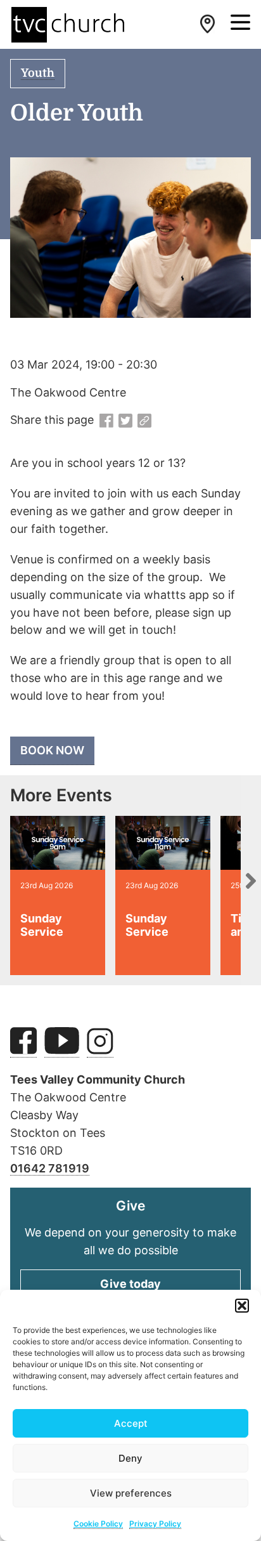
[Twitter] (125, 421)
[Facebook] (106, 421)
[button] (242, 1305)
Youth (37, 73)
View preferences (131, 1493)
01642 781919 (49, 1168)
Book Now (52, 750)
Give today (130, 1283)
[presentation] (251, 880)
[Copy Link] (144, 421)
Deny (130, 1458)
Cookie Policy (98, 1523)
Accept (131, 1423)
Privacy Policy (155, 1523)
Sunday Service (41, 925)
